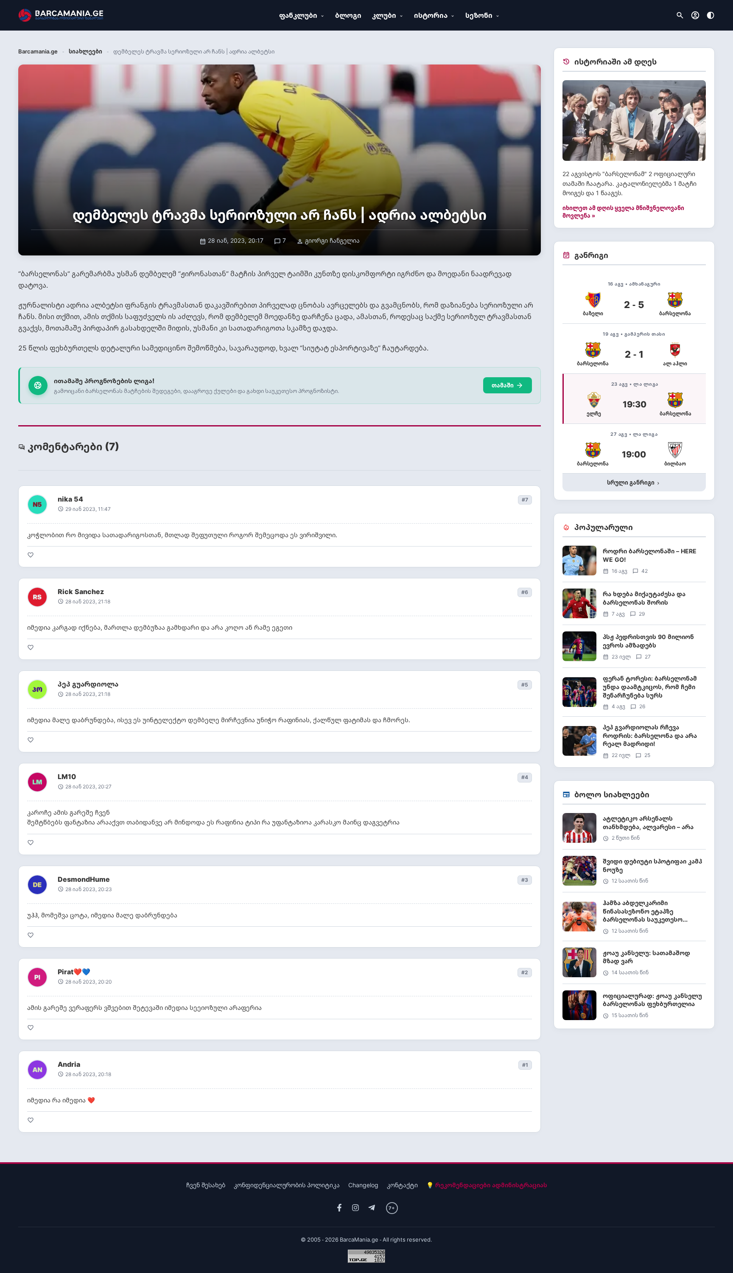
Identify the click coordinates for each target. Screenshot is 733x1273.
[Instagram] (355, 1208)
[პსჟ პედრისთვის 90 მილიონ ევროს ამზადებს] (634, 649)
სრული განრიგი (634, 482)
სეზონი (478, 15)
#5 (524, 684)
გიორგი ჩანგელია (328, 240)
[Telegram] (371, 1208)
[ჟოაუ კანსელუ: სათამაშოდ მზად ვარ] (634, 966)
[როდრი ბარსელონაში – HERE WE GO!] (634, 564)
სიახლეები (85, 51)
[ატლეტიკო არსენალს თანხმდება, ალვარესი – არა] (634, 831)
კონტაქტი (402, 1185)
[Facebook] (339, 1208)
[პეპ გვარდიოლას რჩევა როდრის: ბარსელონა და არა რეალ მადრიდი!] (634, 741)
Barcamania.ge (38, 51)
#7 (525, 499)
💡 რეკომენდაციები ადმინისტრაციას (486, 1185)
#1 (525, 1064)
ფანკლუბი (298, 15)
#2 (524, 972)
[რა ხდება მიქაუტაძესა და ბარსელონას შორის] (634, 607)
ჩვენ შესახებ (205, 1185)
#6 (524, 592)
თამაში (507, 385)
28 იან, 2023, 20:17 (231, 240)
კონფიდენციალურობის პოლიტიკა (287, 1185)
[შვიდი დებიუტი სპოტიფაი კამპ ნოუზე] (634, 874)
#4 (524, 777)
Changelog (363, 1185)
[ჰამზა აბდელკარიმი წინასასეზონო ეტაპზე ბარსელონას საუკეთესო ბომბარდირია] (634, 920)
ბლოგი (348, 15)
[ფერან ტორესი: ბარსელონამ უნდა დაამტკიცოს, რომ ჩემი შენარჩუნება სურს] (634, 695)
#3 (524, 879)
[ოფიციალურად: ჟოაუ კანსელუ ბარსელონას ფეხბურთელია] (634, 1005)
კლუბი (384, 15)
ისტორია (431, 15)
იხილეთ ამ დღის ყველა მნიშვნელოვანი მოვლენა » (623, 211)
